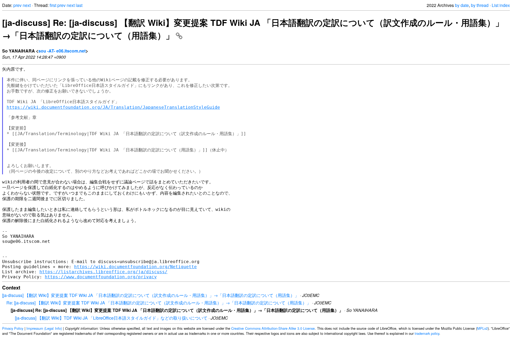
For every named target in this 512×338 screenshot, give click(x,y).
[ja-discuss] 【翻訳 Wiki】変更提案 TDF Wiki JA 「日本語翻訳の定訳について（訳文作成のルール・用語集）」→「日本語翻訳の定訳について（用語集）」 (150, 295)
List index (501, 5)
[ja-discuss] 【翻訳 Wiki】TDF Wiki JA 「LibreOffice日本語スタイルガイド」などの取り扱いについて (111, 318)
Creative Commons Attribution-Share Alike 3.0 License (273, 328)
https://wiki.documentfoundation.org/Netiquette (135, 266)
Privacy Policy (12, 328)
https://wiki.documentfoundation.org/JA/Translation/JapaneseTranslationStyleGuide (113, 107)
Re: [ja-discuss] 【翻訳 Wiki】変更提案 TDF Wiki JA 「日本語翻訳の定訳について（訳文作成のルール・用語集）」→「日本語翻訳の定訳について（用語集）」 (158, 303)
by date (462, 5)
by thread (480, 5)
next (27, 5)
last (79, 5)
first (53, 5)
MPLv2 (482, 328)
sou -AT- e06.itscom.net (62, 51)
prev (17, 5)
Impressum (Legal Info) (44, 328)
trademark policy (427, 333)
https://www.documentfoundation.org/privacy (101, 276)
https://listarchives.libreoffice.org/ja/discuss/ (103, 271)
